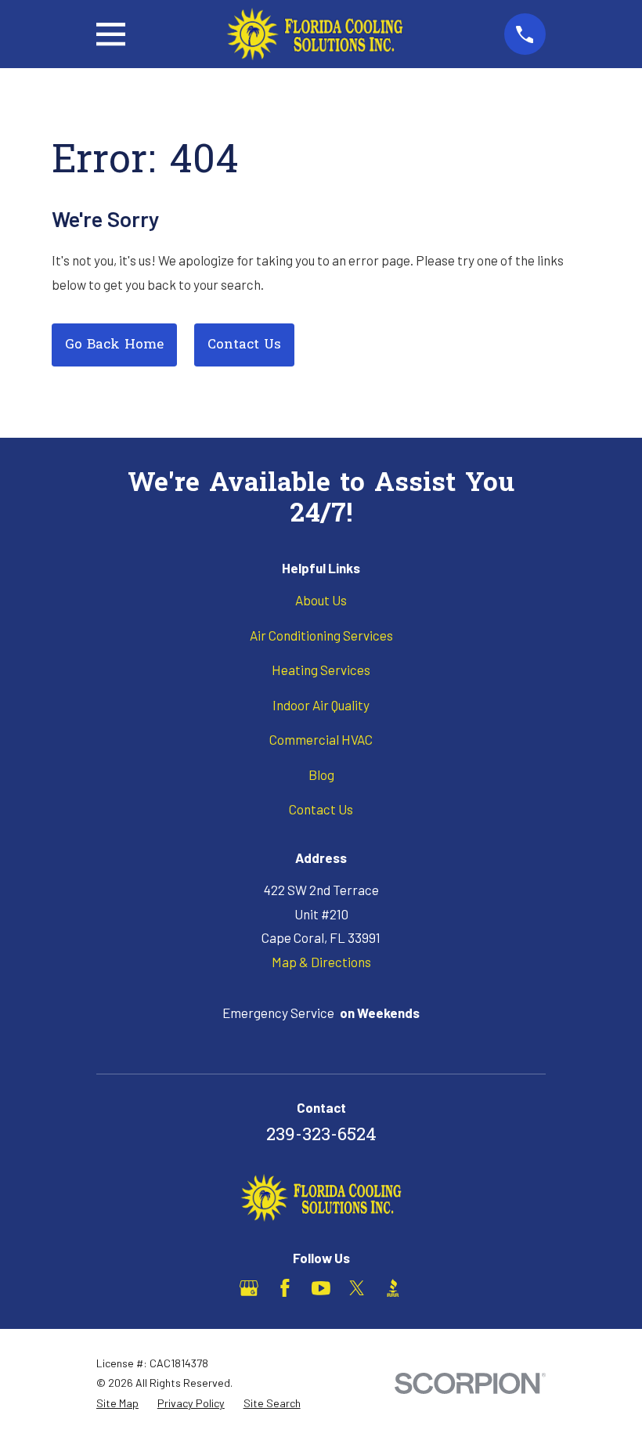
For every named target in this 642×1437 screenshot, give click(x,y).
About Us (321, 600)
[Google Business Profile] (249, 1288)
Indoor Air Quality (321, 705)
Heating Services (321, 669)
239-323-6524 (321, 1136)
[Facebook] (285, 1288)
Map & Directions (321, 961)
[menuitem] (117, 1403)
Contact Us (244, 345)
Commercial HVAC (321, 739)
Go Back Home (114, 345)
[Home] (314, 34)
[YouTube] (321, 1288)
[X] (357, 1288)
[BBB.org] (393, 1288)
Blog (321, 774)
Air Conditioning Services (321, 635)
